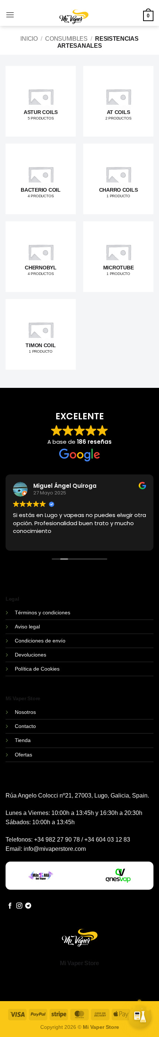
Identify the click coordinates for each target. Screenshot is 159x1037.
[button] (10, 15)
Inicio (28, 39)
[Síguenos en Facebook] (10, 906)
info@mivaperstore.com (55, 849)
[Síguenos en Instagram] (19, 906)
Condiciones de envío (40, 641)
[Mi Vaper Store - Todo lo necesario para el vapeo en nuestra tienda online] (74, 21)
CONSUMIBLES (66, 39)
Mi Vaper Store (79, 963)
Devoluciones (30, 655)
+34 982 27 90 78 (57, 839)
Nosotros (25, 712)
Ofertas (23, 755)
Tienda (23, 740)
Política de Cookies (37, 669)
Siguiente (111, 1021)
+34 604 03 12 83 (107, 839)
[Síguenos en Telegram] (28, 906)
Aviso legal (27, 627)
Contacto (25, 726)
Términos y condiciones (42, 612)
